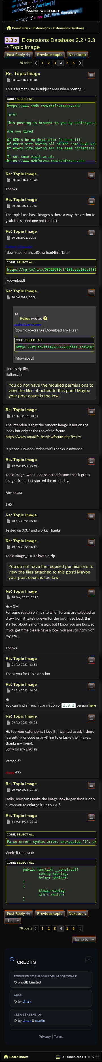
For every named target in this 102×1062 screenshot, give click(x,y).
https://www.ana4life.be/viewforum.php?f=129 (43, 437)
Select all (25, 98)
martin (40, 1020)
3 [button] (55, 62)
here (92, 705)
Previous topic (49, 54)
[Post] (8, 80)
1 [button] (42, 62)
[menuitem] (45, 1037)
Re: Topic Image (23, 73)
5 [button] (67, 62)
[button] (36, 63)
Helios (25, 319)
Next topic (77, 54)
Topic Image (25, 47)
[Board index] (51, 12)
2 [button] (49, 62)
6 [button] (74, 62)
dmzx (10, 773)
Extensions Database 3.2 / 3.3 (58, 40)
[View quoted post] (45, 319)
